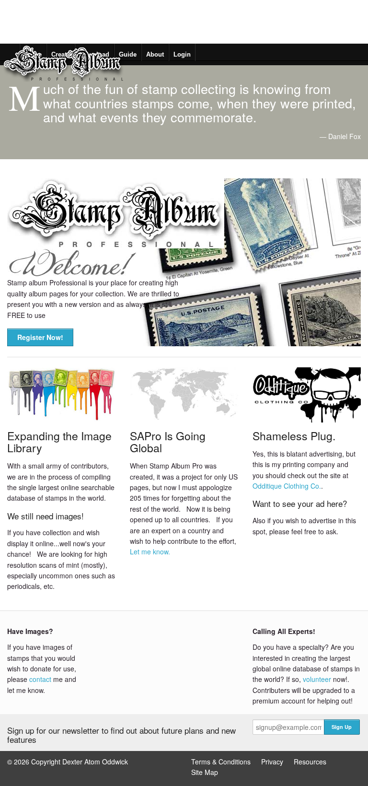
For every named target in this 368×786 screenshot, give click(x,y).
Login (182, 54)
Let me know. (150, 551)
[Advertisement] (174, 21)
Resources (310, 761)
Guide (128, 54)
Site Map (204, 772)
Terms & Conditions (221, 761)
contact (40, 679)
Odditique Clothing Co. (287, 486)
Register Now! (40, 337)
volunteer (317, 679)
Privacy (272, 761)
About (155, 54)
